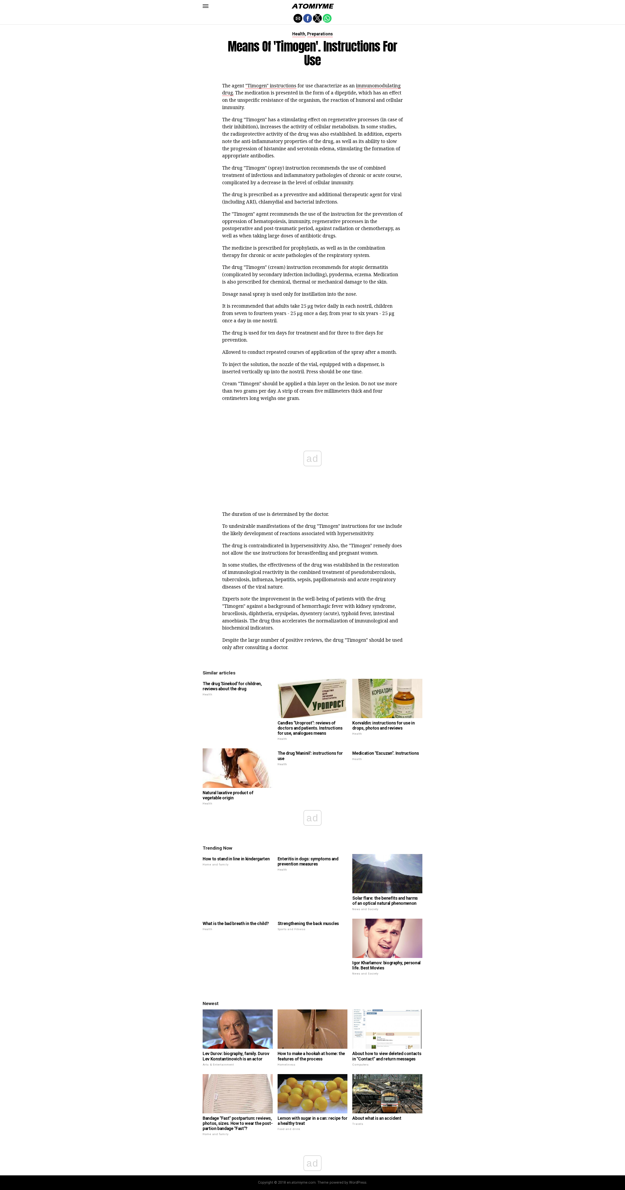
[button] (205, 6)
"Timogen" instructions (270, 85)
